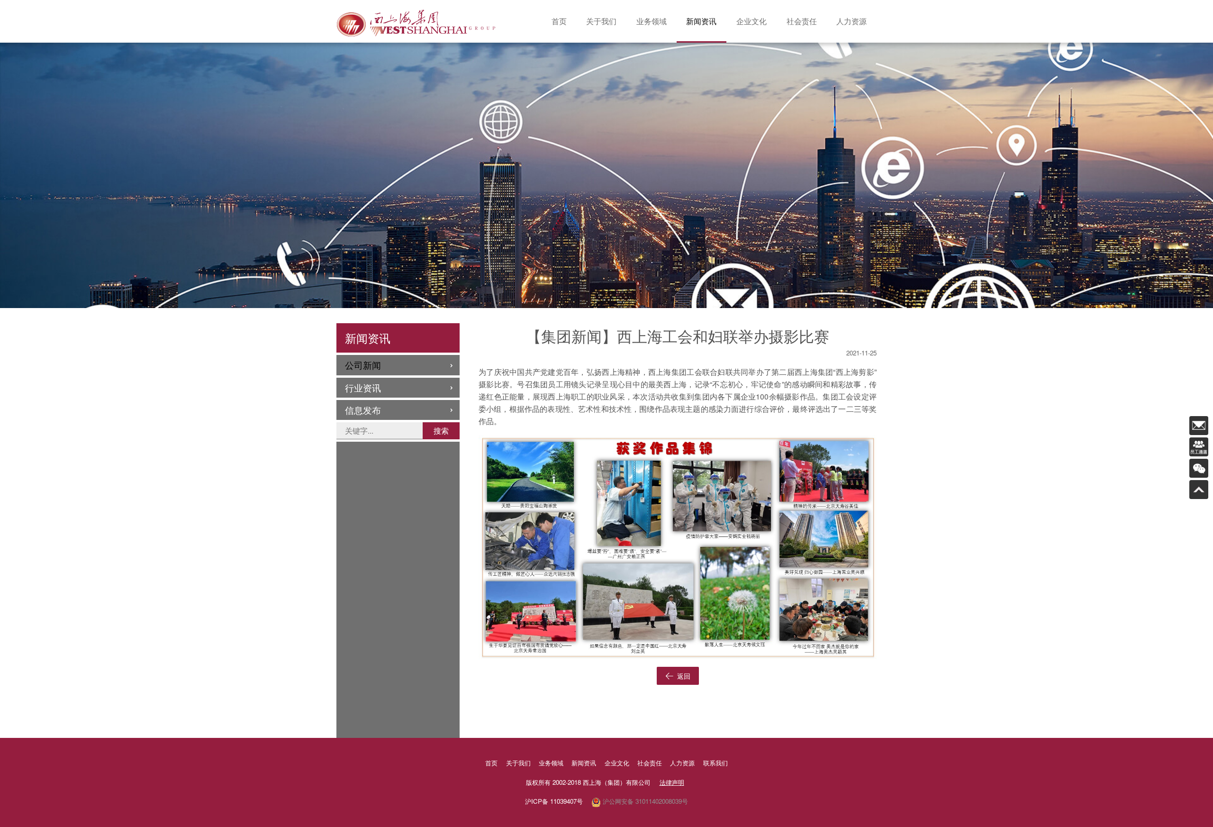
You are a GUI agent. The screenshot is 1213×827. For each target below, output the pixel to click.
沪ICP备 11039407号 (554, 801)
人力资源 (851, 21)
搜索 (441, 430)
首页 (559, 21)
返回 (682, 676)
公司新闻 (363, 364)
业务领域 (651, 21)
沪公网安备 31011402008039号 (644, 801)
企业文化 (751, 21)
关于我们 (601, 21)
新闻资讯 (701, 21)
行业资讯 (363, 387)
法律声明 (672, 782)
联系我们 (715, 762)
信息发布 (363, 409)
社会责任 (802, 21)
